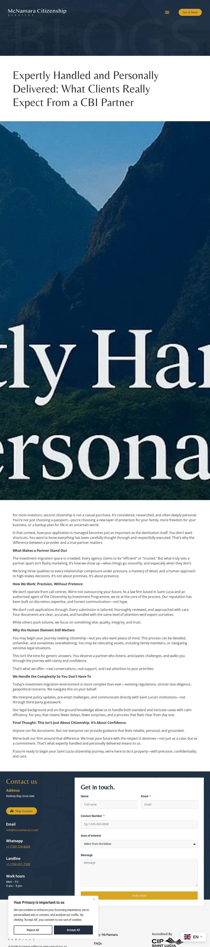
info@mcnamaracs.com (22, 830)
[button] (167, 12)
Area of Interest (91, 835)
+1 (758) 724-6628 (18, 846)
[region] (53, 917)
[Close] (94, 899)
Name (85, 796)
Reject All (33, 930)
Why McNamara (106, 934)
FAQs (98, 943)
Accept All (73, 930)
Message (87, 855)
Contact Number (92, 816)
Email (145, 796)
